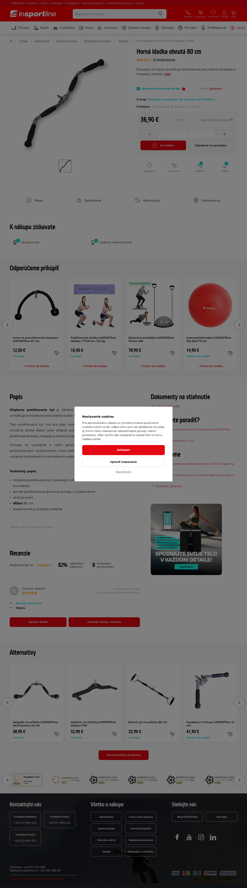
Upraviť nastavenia (123, 462)
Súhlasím (123, 450)
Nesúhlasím (123, 471)
